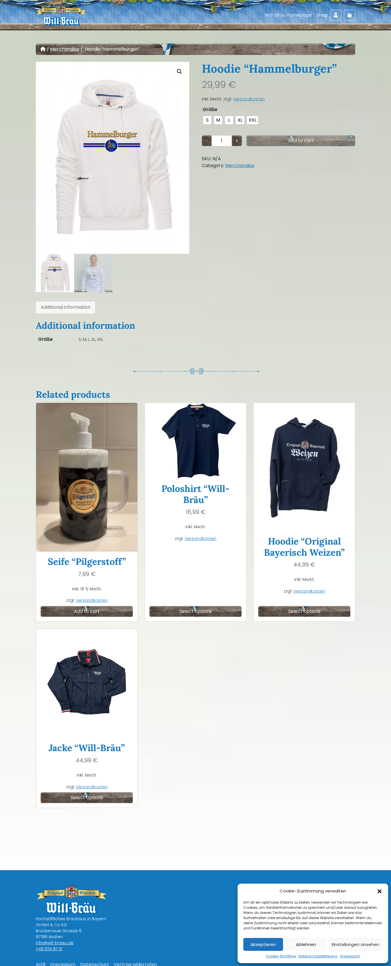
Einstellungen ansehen (355, 944)
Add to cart (301, 140)
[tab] (65, 307)
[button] (379, 891)
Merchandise (64, 49)
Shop (322, 15)
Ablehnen (306, 944)
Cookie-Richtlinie (281, 956)
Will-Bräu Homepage (288, 15)
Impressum (350, 956)
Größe (210, 109)
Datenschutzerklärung (318, 956)
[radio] (207, 120)
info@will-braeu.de (55, 943)
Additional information (65, 307)
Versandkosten (249, 99)
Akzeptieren (263, 944)
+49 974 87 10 (49, 949)
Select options (195, 611)
